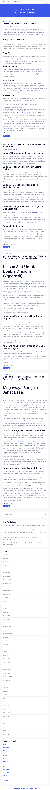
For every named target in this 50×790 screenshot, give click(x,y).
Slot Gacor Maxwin (8, 764)
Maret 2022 (6, 730)
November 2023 (7, 669)
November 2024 (7, 626)
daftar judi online (10, 132)
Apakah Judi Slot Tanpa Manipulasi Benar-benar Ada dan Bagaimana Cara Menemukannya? (21, 538)
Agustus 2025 (6, 594)
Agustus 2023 (6, 680)
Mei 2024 (5, 648)
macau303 (6, 747)
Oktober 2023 (6, 673)
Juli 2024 (5, 641)
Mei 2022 (5, 723)
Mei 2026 (5, 561)
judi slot (5, 750)
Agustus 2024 (6, 637)
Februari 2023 (6, 702)
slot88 (5, 744)
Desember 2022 (7, 709)
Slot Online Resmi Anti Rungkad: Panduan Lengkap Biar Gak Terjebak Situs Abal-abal (24, 525)
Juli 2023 (5, 684)
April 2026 (6, 565)
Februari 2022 (6, 734)
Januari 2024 (6, 662)
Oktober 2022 (6, 716)
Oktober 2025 (6, 587)
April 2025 (6, 608)
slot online (18, 305)
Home (15, 12)
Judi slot (5, 780)
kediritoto (34, 212)
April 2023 (6, 694)
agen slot (5, 775)
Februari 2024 (6, 658)
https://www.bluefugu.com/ (10, 766)
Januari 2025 (6, 619)
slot (4, 758)
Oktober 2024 (6, 630)
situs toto (5, 753)
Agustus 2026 (6, 554)
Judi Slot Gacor (6, 26)
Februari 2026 (6, 572)
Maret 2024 (6, 655)
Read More (6, 135)
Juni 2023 (5, 687)
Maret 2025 (6, 612)
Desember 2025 (7, 579)
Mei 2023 (5, 691)
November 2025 (7, 583)
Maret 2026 (6, 569)
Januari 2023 (6, 705)
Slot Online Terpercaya (8, 382)
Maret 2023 (6, 698)
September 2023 (7, 676)
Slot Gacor (5, 261)
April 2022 (6, 727)
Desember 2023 (7, 666)
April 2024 (6, 651)
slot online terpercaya (21, 441)
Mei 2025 (5, 605)
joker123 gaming (21, 112)
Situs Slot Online (6, 149)
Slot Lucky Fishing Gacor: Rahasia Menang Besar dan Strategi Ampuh (20, 529)
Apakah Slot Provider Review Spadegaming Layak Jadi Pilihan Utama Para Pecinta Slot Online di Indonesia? (24, 533)
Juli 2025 (5, 597)
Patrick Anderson (14, 26)
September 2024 (7, 633)
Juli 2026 (5, 558)
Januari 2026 (6, 576)
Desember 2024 (7, 623)
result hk (5, 761)
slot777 (5, 778)
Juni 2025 (5, 601)
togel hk (5, 755)
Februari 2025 (6, 615)
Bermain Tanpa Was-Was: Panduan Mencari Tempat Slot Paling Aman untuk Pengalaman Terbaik (22, 543)
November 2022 (7, 712)
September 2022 (7, 720)
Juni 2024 (5, 644)
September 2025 (7, 590)
